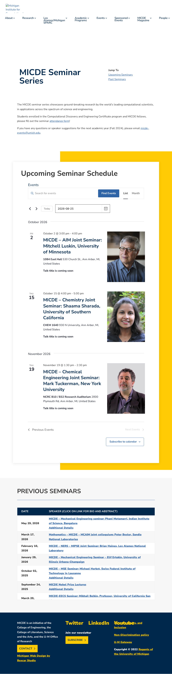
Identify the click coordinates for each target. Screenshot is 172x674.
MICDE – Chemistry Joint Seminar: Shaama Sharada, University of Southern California (71, 309)
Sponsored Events (121, 19)
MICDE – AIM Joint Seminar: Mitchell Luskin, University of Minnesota (72, 246)
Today (47, 208)
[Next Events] (37, 209)
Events (101, 18)
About (9, 18)
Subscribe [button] (75, 640)
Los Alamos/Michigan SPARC (54, 21)
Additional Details (61, 528)
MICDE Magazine (143, 19)
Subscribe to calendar (123, 441)
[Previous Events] (30, 209)
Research (28, 18)
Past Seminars (117, 79)
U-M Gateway (123, 642)
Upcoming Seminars (120, 75)
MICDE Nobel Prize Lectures (67, 584)
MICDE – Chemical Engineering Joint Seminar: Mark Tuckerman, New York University (72, 381)
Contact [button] (25, 648)
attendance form (59, 121)
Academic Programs (81, 19)
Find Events (108, 193)
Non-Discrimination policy (131, 635)
